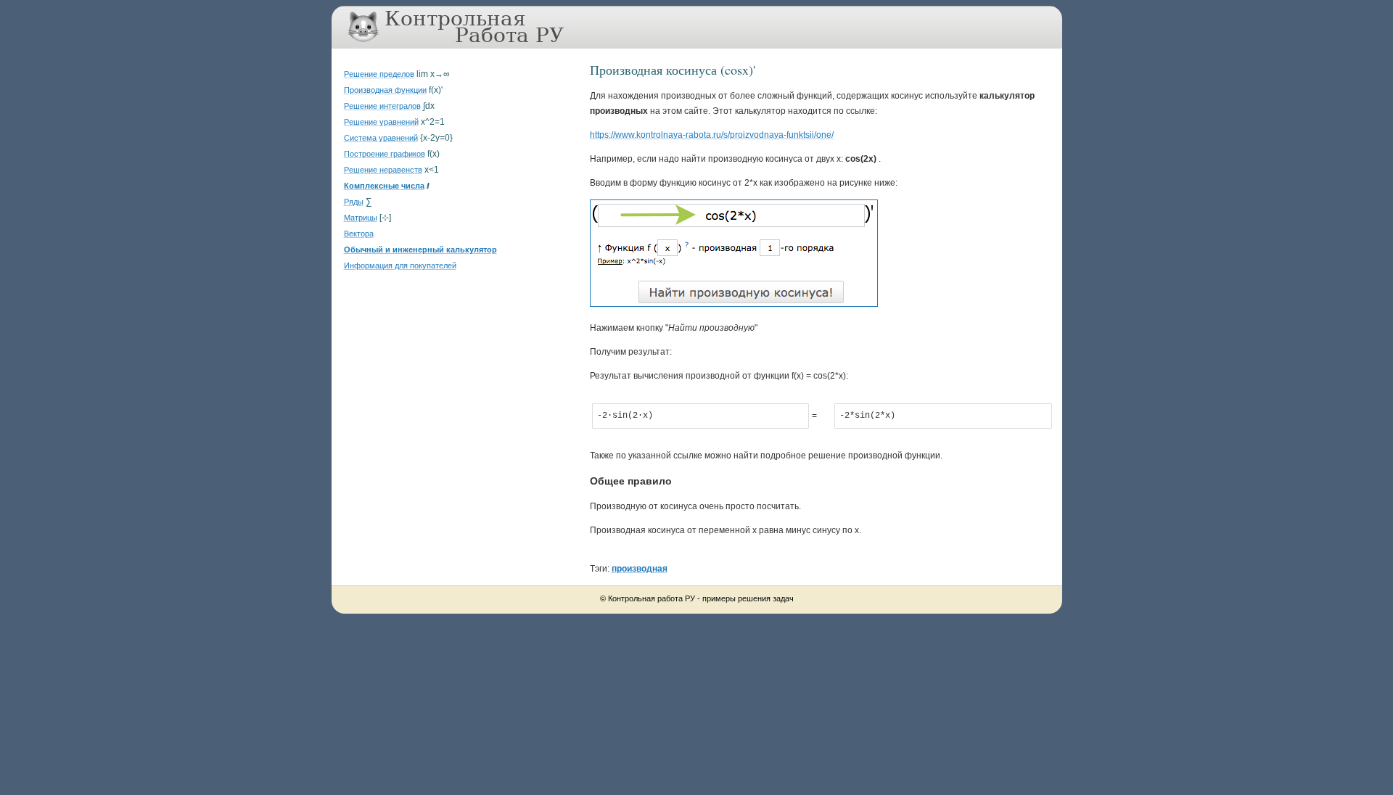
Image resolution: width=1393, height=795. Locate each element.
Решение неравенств (383, 169)
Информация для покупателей (400, 265)
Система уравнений (381, 137)
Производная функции (385, 90)
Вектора (359, 233)
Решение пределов (379, 74)
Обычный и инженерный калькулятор (420, 249)
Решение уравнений (381, 122)
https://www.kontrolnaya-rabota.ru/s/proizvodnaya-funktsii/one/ (712, 135)
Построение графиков (384, 153)
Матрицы (360, 217)
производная (639, 569)
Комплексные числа (384, 185)
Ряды (353, 201)
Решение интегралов (382, 106)
